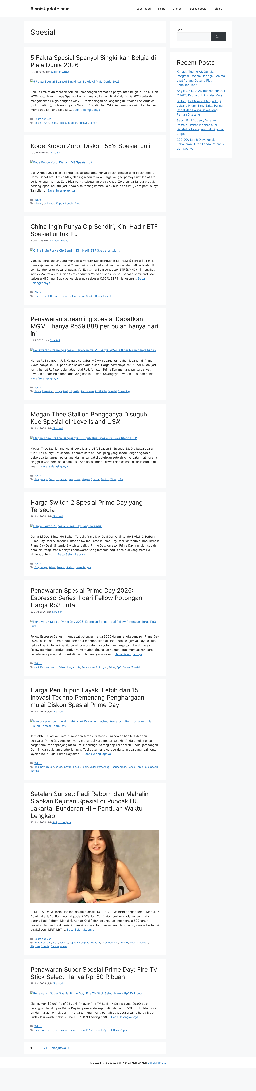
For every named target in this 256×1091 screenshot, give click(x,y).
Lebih (85, 766)
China (37, 295)
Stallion (105, 479)
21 (46, 1048)
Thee (113, 479)
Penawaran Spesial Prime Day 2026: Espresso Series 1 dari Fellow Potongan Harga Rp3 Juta (86, 598)
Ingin (64, 295)
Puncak (124, 942)
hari (65, 391)
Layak (76, 766)
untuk (108, 295)
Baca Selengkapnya (86, 110)
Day (36, 567)
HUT (55, 942)
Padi (104, 942)
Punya (81, 295)
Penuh (131, 766)
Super (123, 1030)
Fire (42, 1030)
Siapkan (35, 946)
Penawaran (87, 391)
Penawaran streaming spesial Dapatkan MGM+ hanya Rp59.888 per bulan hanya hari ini (94, 326)
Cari (179, 30)
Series (126, 667)
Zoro (77, 203)
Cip (45, 295)
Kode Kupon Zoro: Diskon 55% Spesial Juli (90, 145)
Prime (52, 567)
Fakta (54, 122)
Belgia (37, 122)
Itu (69, 295)
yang (89, 567)
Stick (116, 1030)
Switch (70, 567)
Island (63, 479)
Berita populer (199, 8)
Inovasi (68, 766)
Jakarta (63, 942)
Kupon (60, 203)
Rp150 (90, 1030)
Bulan (37, 391)
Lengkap (84, 942)
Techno (34, 770)
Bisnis (218, 8)
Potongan (101, 667)
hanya (58, 391)
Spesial (94, 122)
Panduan (113, 942)
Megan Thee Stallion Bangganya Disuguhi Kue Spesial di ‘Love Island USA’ (89, 418)
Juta (77, 667)
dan (49, 942)
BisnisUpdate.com (50, 8)
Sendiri (90, 295)
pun (146, 766)
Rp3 (119, 667)
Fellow (62, 667)
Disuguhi (54, 479)
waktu (63, 946)
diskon (38, 203)
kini (74, 295)
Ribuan (81, 1030)
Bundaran (39, 942)
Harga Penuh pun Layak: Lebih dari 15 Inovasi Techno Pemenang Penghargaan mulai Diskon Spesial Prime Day (87, 697)
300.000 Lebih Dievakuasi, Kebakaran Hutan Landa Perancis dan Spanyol (200, 144)
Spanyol (83, 122)
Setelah (143, 942)
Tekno (161, 8)
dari (36, 667)
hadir (57, 295)
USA (120, 479)
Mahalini (95, 942)
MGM (76, 391)
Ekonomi (177, 8)
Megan (86, 479)
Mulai (93, 766)
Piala (61, 122)
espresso (51, 667)
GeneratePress (157, 1062)
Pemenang (103, 766)
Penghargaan (118, 766)
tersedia (80, 567)
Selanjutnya (60, 1048)
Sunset (55, 946)
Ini (70, 391)
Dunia (46, 122)
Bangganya (41, 479)
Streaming (124, 391)
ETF (50, 295)
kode (52, 203)
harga (43, 567)
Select (98, 1030)
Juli (46, 203)
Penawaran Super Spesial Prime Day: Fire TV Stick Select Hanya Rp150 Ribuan (93, 973)
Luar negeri (144, 8)
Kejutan (73, 942)
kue (71, 479)
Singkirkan (71, 122)
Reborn (134, 942)
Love (77, 479)
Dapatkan (47, 391)
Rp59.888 (101, 391)
